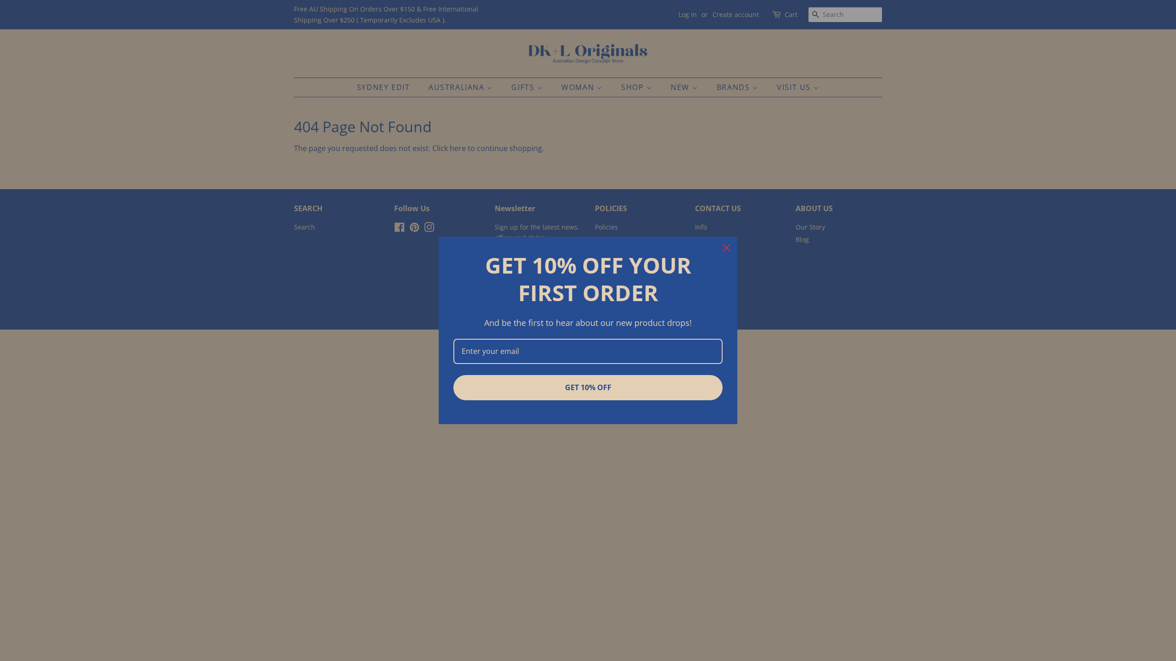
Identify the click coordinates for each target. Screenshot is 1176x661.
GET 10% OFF (588, 387)
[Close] (726, 248)
